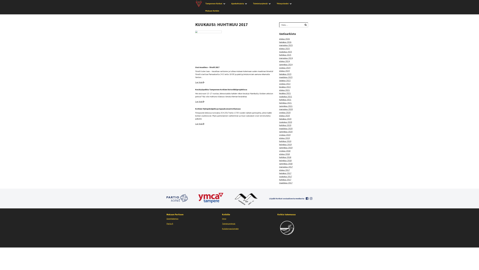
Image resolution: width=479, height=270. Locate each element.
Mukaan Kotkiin (212, 11)
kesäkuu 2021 (285, 93)
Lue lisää (199, 82)
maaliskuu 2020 (286, 128)
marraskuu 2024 (286, 58)
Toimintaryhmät (260, 3)
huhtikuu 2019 (285, 141)
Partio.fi (170, 223)
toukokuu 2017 (285, 176)
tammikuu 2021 (286, 106)
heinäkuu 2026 (285, 42)
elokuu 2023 (284, 71)
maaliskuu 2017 (286, 183)
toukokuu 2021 (285, 96)
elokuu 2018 (284, 154)
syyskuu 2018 (285, 151)
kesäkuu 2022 (285, 87)
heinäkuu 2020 (285, 119)
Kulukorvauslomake (230, 228)
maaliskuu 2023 (286, 77)
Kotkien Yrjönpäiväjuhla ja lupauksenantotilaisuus (218, 109)
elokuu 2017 (284, 170)
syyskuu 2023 (285, 67)
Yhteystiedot (283, 3)
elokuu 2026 (284, 39)
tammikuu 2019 (286, 147)
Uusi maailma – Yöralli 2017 (207, 67)
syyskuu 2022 (285, 83)
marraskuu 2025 (286, 45)
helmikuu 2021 (285, 103)
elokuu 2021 (284, 90)
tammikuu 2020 (286, 131)
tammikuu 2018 (286, 163)
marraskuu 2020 (286, 109)
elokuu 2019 (284, 138)
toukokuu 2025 (285, 51)
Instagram (310, 198)
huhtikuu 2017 (285, 179)
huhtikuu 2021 (285, 99)
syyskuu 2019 (285, 135)
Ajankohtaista (237, 3)
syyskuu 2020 (285, 112)
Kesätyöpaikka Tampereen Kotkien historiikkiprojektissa (221, 89)
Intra (224, 218)
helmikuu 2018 (285, 160)
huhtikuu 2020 (285, 125)
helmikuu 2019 (285, 144)
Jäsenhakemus (172, 218)
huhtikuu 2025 (285, 55)
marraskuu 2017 (286, 167)
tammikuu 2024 (286, 64)
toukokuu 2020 (285, 122)
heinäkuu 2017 (285, 173)
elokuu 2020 (284, 115)
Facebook (306, 198)
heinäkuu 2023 (285, 74)
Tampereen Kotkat (213, 3)
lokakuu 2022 (285, 80)
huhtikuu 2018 (285, 157)
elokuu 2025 (284, 48)
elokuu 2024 (284, 61)
